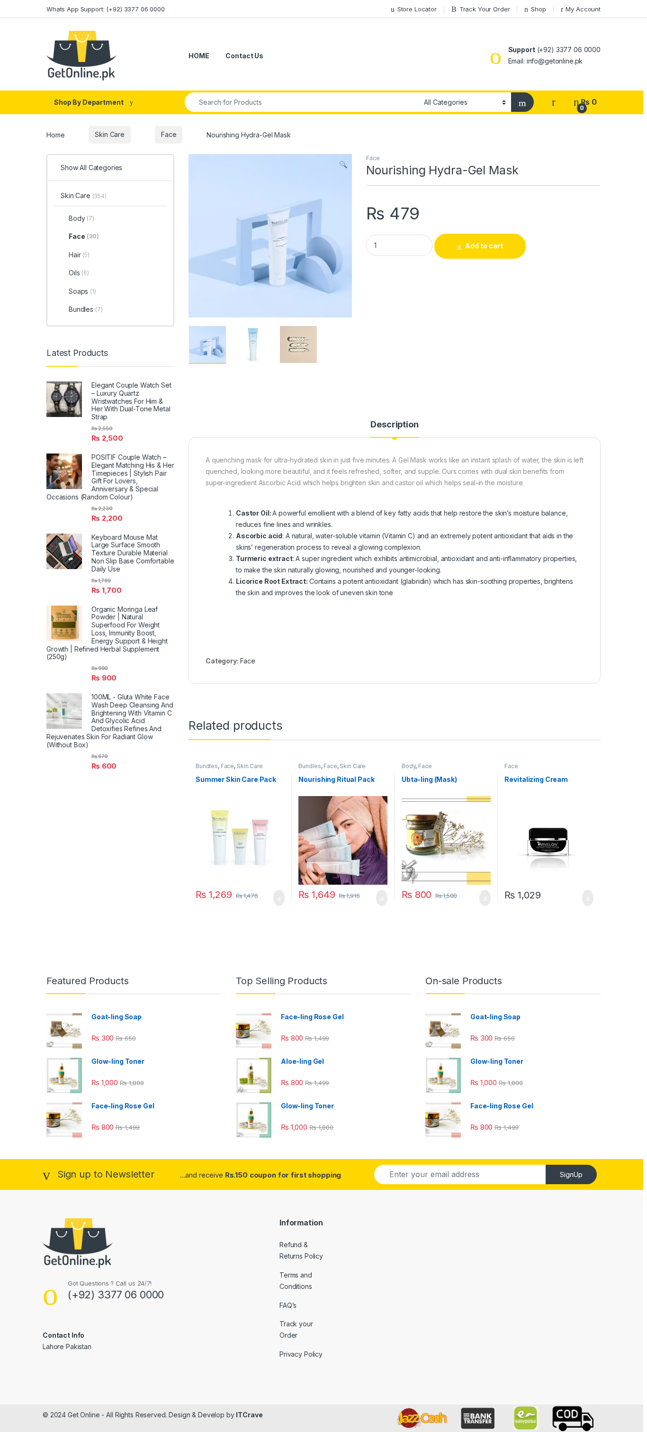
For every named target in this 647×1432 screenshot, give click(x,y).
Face (168, 134)
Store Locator (417, 9)
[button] (343, 164)
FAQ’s (288, 1305)
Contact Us (244, 56)
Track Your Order (484, 9)
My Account (583, 9)
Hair (79, 255)
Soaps (82, 291)
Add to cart (484, 246)
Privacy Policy (301, 1354)
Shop (538, 9)
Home (55, 134)
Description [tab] (394, 424)
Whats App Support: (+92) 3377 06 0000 (105, 9)
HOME (199, 56)
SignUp (571, 1174)
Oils (79, 273)
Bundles (207, 766)
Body (408, 766)
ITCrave (249, 1415)
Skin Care (110, 134)
